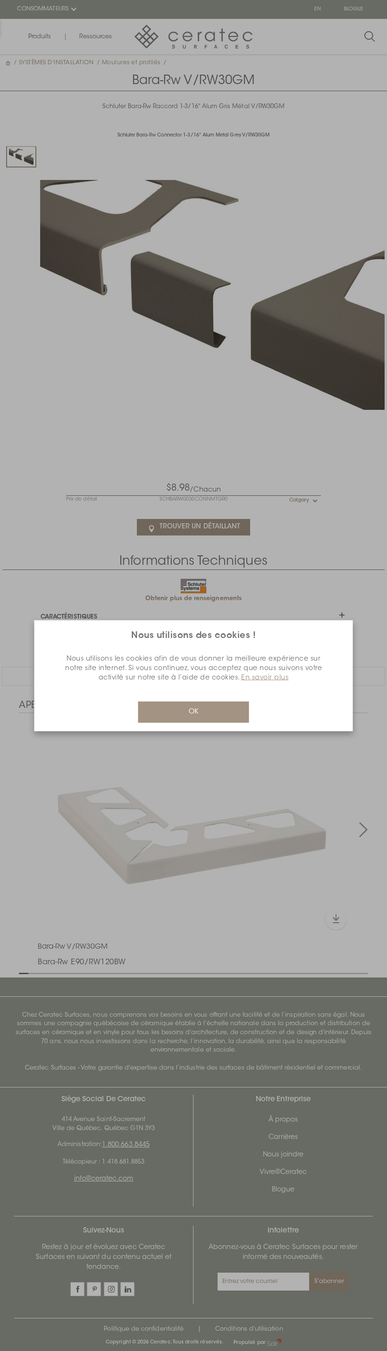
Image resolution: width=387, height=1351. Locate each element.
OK (193, 711)
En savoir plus (264, 677)
